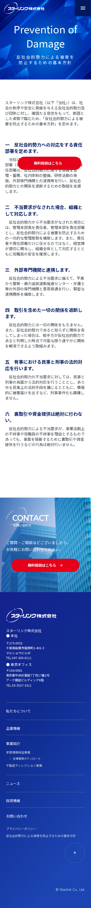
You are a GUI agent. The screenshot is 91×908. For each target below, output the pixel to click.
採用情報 (13, 800)
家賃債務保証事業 (18, 752)
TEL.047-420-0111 (19, 658)
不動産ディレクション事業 (24, 765)
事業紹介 (13, 743)
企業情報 (13, 728)
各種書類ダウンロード (27, 758)
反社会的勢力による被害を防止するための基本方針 (41, 835)
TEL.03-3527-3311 (19, 685)
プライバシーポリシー (21, 828)
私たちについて (18, 710)
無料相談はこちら (48, 163)
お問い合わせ (16, 816)
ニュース (13, 783)
